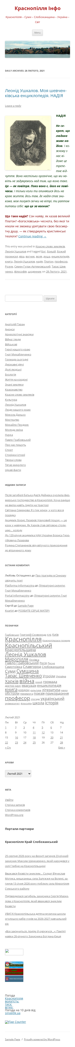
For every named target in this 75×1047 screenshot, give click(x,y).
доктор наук (13, 686)
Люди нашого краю (18, 410)
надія (39, 261)
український (52, 698)
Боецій (51, 251)
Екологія (10, 374)
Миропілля (16, 659)
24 (24, 742)
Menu (37, 32)
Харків (12, 681)
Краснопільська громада (56, 640)
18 (34, 737)
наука (64, 690)
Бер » (61, 747)
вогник (30, 256)
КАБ (49, 634)
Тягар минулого (15, 465)
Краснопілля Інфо (38, 8)
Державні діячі (14, 364)
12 (43, 732)
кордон (24, 690)
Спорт (9, 450)
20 (51, 737)
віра (21, 256)
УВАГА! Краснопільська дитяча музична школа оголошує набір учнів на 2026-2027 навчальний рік (35, 919)
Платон (48, 261)
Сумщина (27, 671)
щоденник (34, 271)
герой (38, 682)
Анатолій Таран (15, 324)
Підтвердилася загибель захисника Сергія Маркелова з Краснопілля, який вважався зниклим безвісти (37, 901)
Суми (10, 671)
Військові (11, 344)
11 (34, 732)
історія (51, 703)
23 (16, 742)
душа (46, 256)
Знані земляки (14, 384)
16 (16, 737)
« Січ (8, 747)
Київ (55, 635)
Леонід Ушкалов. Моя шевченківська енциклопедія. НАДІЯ (35, 93)
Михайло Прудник (17, 425)
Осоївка (34, 660)
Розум (9, 266)
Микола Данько (15, 415)
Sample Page (26, 605)
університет (12, 703)
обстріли (12, 693)
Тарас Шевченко (23, 676)
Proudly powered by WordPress (42, 1039)
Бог (43, 251)
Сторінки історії (15, 455)
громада (50, 681)
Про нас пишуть (15, 445)
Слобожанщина (53, 667)
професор (61, 261)
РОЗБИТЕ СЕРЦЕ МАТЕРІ (34, 610)
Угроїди (49, 676)
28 (61, 742)
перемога (26, 694)
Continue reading (32, 236)
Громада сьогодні (16, 359)
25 (34, 742)
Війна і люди (13, 339)
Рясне (51, 663)
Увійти (9, 800)
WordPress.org (14, 815)
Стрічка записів (15, 805)
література (51, 689)
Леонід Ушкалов (15, 251)
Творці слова (13, 460)
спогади (35, 699)
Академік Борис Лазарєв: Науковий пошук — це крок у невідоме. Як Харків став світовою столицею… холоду (36, 525)
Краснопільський (28, 645)
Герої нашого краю (17, 349)
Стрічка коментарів (17, 810)
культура (35, 690)
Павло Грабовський (18, 440)
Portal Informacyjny (17, 595)
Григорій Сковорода (33, 635)
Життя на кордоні (16, 379)
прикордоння (57, 693)
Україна (61, 676)
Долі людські (13, 369)
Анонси (10, 329)
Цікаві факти (13, 470)
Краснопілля (23, 639)
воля (39, 256)
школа (38, 702)
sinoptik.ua (12, 1013)
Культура (11, 399)
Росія (43, 663)
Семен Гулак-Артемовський (32, 266)
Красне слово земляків (50, 246)
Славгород (32, 666)
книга (8, 261)
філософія (20, 271)
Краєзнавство (13, 389)
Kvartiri (9, 610)
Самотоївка (13, 667)
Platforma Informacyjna (19, 585)
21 (61, 737)
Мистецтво (12, 420)
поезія (39, 693)
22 (6, 742)
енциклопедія (60, 256)
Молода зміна (14, 430)
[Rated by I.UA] (14, 954)
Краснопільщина (20, 649)
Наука (9, 435)
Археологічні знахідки (19, 334)
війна (26, 681)
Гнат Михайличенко (18, 354)
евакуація (29, 685)
